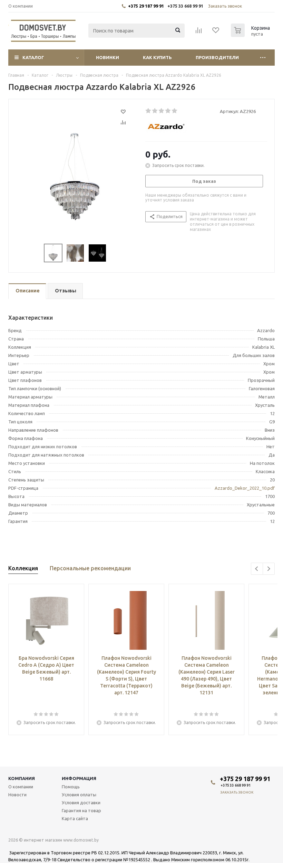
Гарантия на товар (81, 810)
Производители (217, 57)
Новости (17, 794)
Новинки (107, 57)
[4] (168, 111)
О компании (20, 786)
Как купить (157, 57)
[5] (175, 111)
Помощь (71, 786)
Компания (21, 778)
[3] (161, 111)
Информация (79, 778)
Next (268, 568)
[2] (155, 111)
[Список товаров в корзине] (251, 35)
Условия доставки (81, 802)
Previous (257, 568)
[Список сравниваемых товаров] (199, 32)
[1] (148, 111)
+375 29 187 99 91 (146, 5)
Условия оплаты (79, 794)
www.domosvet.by (81, 840)
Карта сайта (75, 818)
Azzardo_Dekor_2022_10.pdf (245, 488)
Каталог (33, 57)
